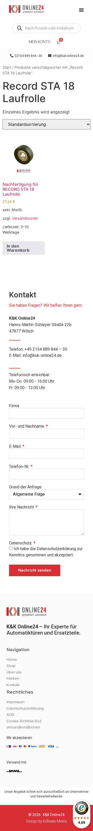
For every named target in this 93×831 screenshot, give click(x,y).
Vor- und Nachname (27, 426)
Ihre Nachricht (22, 507)
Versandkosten (25, 218)
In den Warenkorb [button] (18, 248)
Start (7, 67)
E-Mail (15, 446)
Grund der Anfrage (25, 487)
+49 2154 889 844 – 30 (46, 349)
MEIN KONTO (39, 42)
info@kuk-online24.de (42, 355)
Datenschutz (21, 543)
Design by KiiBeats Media (46, 821)
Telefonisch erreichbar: (31, 381)
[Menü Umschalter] (81, 9)
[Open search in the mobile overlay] (46, 28)
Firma (14, 406)
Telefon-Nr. (19, 467)
